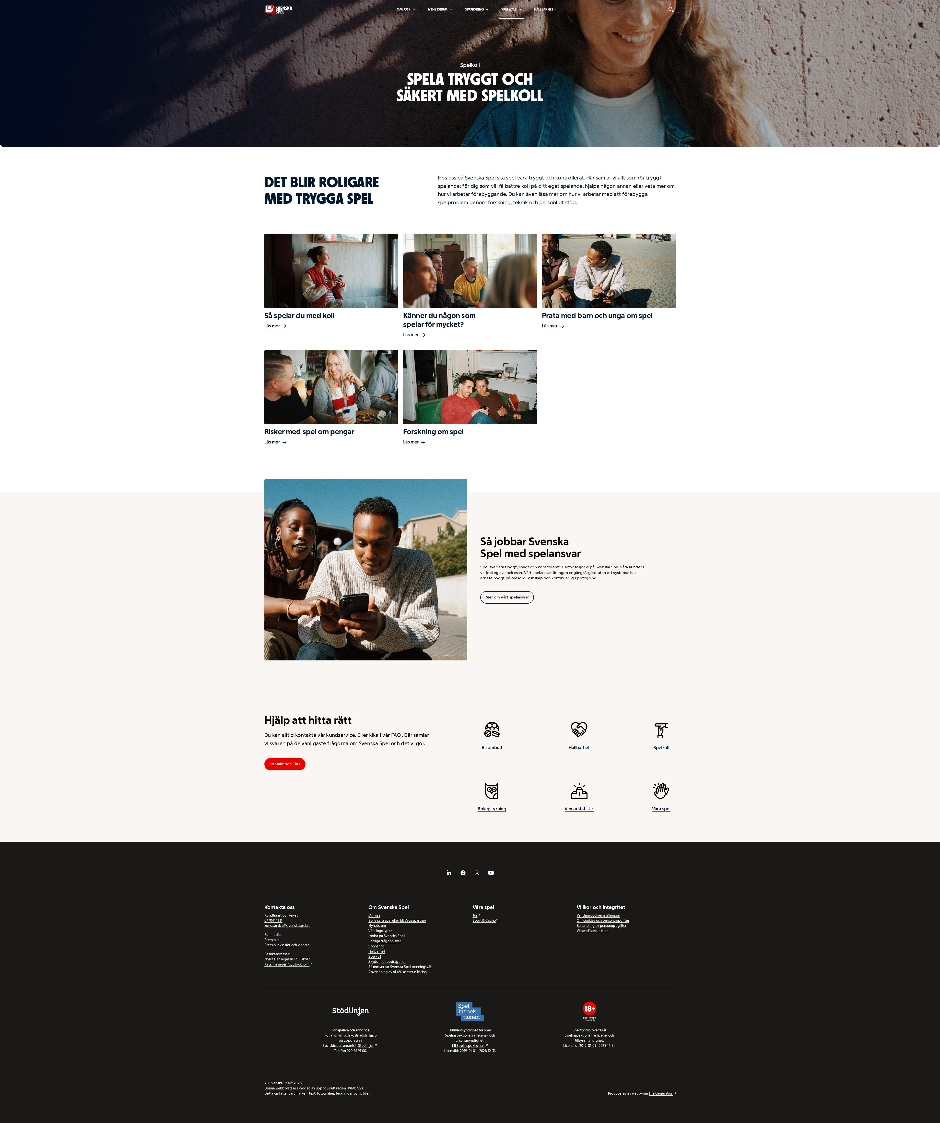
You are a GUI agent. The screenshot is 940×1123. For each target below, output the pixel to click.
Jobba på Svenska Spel (386, 936)
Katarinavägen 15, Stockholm (286, 964)
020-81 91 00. (357, 1051)
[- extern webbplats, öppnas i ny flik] (449, 873)
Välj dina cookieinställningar (598, 915)
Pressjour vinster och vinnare (287, 945)
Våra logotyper (380, 931)
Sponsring (474, 9)
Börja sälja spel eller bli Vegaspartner (397, 920)
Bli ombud (492, 747)
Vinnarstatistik (579, 809)
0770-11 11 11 (273, 920)
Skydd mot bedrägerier (387, 961)
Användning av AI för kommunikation (397, 972)
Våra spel (661, 809)
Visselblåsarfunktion (592, 931)
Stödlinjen (366, 1045)
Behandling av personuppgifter (602, 925)
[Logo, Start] (278, 9)
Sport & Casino (484, 920)
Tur (475, 915)
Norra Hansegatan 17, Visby (285, 959)
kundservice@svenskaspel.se (287, 925)
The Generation (661, 1093)
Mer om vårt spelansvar (507, 597)
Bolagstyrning (492, 809)
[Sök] (671, 9)
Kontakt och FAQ (285, 764)
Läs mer (272, 326)
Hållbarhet (543, 9)
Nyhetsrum (437, 9)
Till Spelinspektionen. (468, 1045)
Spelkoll (508, 9)
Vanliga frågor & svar (384, 941)
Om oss (404, 9)
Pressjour (271, 940)
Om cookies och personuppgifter (603, 920)
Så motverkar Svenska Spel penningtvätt (400, 967)
